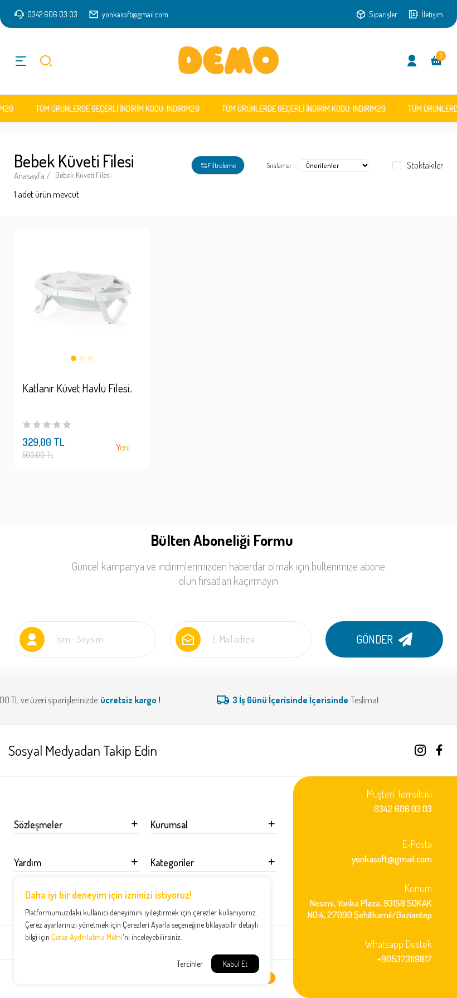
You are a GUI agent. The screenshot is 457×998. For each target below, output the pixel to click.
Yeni (123, 447)
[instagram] (420, 750)
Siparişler (382, 14)
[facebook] (439, 750)
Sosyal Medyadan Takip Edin (82, 750)
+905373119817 (398, 951)
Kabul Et (235, 963)
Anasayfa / (32, 175)
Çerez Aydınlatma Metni (87, 937)
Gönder (374, 639)
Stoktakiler (425, 165)
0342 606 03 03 (51, 14)
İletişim (431, 14)
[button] (73, 358)
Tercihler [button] (190, 963)
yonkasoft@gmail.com (135, 14)
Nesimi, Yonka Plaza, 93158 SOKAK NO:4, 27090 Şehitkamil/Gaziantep (370, 901)
